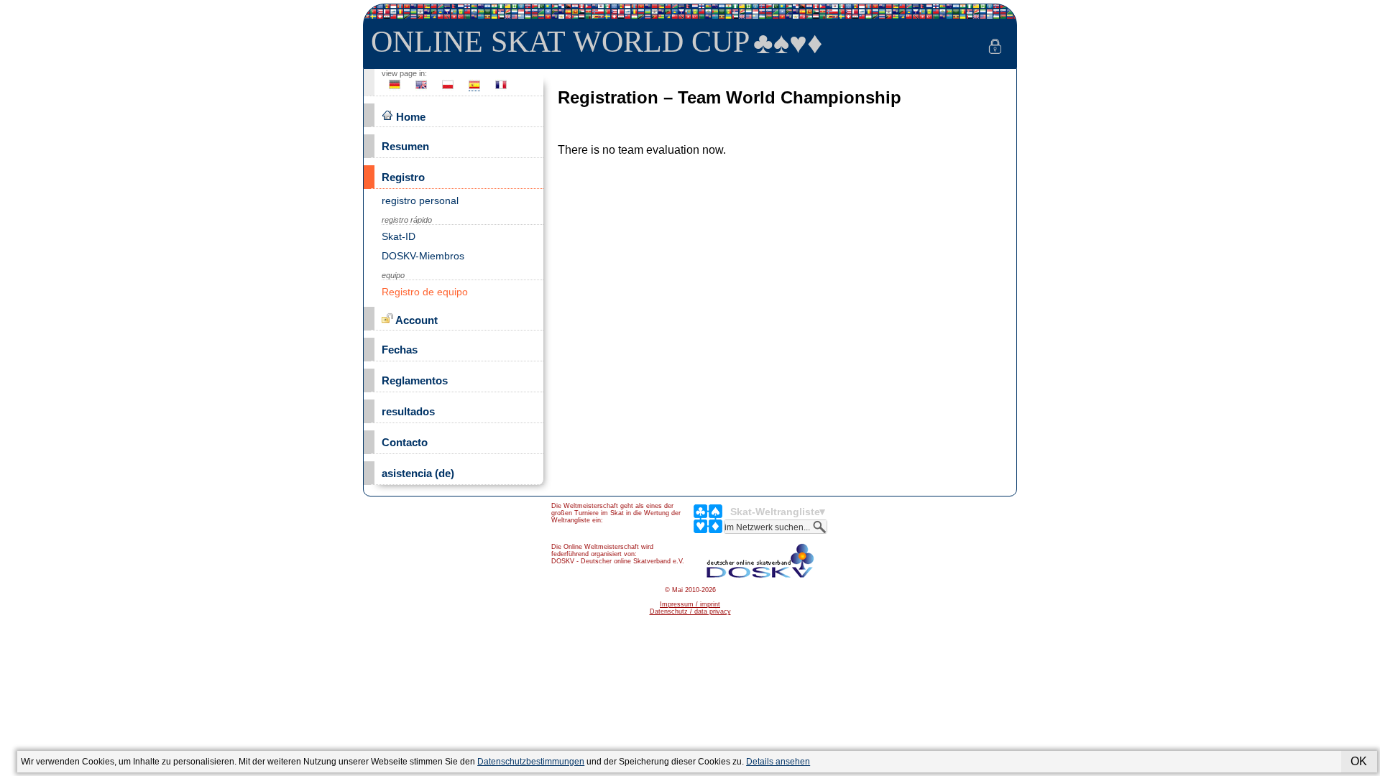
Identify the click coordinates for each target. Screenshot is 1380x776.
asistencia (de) (418, 473)
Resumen (405, 146)
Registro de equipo (425, 291)
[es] (474, 89)
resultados (408, 411)
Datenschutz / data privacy (690, 611)
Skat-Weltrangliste (775, 511)
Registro (403, 177)
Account (415, 320)
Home (409, 117)
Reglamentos (415, 380)
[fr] (501, 89)
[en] (421, 89)
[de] (395, 89)
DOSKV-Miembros (423, 256)
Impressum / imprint (690, 604)
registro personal (420, 200)
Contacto (405, 442)
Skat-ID (398, 236)
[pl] (448, 89)
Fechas (400, 349)
